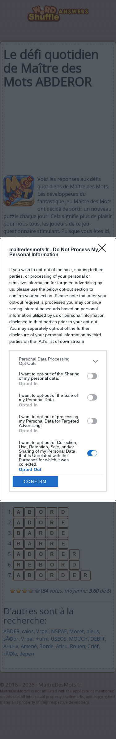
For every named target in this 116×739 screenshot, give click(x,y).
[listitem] (58, 361)
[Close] (104, 250)
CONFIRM (35, 481)
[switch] (92, 376)
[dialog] (58, 369)
